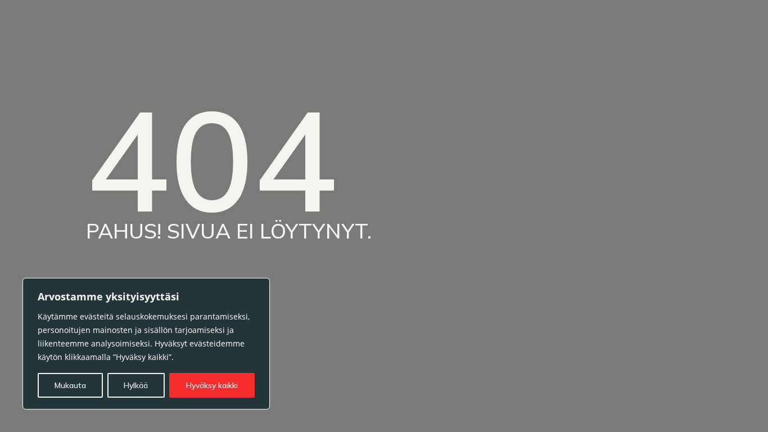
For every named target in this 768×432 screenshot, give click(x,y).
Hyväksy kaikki (212, 385)
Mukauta (70, 385)
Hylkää (136, 385)
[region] (146, 344)
